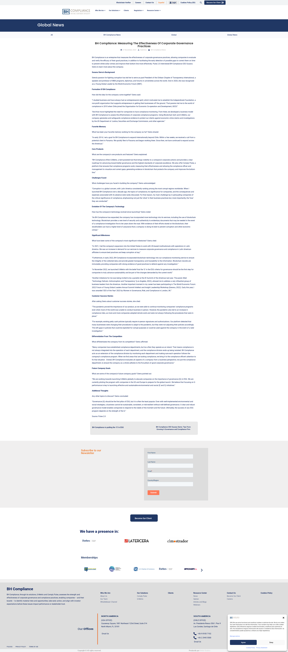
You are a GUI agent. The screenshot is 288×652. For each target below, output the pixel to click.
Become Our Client (214, 3)
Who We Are (105, 593)
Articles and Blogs (200, 602)
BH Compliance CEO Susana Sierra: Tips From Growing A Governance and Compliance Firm (173, 428)
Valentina (143, 50)
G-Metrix (140, 599)
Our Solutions (114, 10)
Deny (271, 642)
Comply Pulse (142, 596)
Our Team (104, 599)
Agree (243, 642)
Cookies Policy (250, 648)
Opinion (196, 599)
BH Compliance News (112, 35)
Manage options (235, 636)
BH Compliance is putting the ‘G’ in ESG (108, 427)
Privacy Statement (261, 648)
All (52, 35)
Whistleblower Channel (108, 602)
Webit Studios (205, 651)
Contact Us (150, 3)
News (195, 596)
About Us (103, 596)
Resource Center (153, 10)
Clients (126, 10)
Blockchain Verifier (123, 3)
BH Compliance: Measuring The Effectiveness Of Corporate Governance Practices (144, 44)
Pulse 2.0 (102, 416)
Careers (138, 3)
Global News (232, 35)
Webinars (196, 605)
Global (174, 35)
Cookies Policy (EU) (188, 3)
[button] (283, 618)
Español (161, 3)
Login (174, 3)
